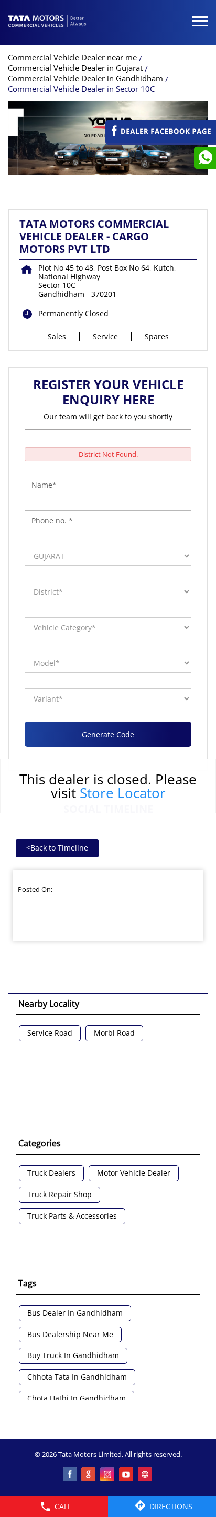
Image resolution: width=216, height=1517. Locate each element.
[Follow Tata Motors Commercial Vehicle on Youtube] (127, 1475)
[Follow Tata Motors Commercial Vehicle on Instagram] (108, 1475)
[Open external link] (160, 140)
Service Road (49, 1033)
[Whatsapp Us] (205, 158)
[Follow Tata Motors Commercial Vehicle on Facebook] (70, 1475)
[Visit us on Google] (89, 1475)
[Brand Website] (146, 1475)
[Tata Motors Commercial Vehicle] (47, 22)
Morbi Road (114, 1033)
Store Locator (123, 792)
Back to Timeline (57, 848)
